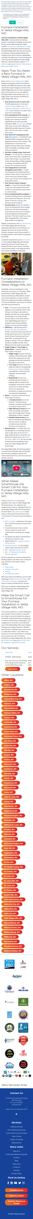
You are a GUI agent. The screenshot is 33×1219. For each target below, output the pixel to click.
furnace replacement (17, 81)
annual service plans (20, 579)
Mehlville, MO (9, 820)
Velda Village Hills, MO (13, 918)
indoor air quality (22, 205)
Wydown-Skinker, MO (12, 951)
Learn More (9, 652)
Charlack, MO (9, 703)
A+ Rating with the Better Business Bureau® (15, 553)
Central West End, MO (13, 699)
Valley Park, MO (10, 909)
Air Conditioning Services (16, 1130)
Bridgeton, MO (10, 694)
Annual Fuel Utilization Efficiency (16, 329)
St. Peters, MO (10, 890)
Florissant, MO (10, 764)
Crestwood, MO (10, 727)
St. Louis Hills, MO (11, 881)
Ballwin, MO (9, 685)
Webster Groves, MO (12, 927)
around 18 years (10, 106)
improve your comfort (16, 369)
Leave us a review (16, 1195)
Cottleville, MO (10, 722)
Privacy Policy (16, 1173)
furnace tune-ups (25, 223)
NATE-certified (10, 521)
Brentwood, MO (10, 689)
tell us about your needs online (16, 65)
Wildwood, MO (10, 937)
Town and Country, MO (13, 899)
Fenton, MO (9, 759)
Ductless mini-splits (11, 569)
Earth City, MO (10, 745)
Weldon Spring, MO (12, 932)
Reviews (17, 1157)
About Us (16, 1151)
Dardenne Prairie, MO (13, 736)
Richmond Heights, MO (13, 843)
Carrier (18, 439)
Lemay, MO (8, 801)
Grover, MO (8, 778)
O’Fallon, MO (9, 829)
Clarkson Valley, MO (12, 713)
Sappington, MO (10, 853)
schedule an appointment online (14, 642)
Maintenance (16, 1143)
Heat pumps (9, 567)
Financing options (11, 545)
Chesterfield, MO (11, 708)
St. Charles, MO (10, 871)
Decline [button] (20, 22)
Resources (16, 1164)
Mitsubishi (8, 439)
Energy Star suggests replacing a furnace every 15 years (18, 108)
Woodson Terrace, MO (13, 946)
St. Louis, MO (9, 885)
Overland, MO (9, 839)
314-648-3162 (8, 640)
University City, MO (12, 904)
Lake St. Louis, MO (11, 797)
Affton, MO (8, 680)
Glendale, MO (9, 773)
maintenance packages (9, 581)
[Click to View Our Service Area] (16, 1114)
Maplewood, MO (10, 811)
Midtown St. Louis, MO (13, 825)
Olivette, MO (9, 834)
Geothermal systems (12, 574)
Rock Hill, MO (9, 848)
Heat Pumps (16, 1136)
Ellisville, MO (9, 750)
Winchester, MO (10, 941)
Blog (16, 1161)
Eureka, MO (9, 755)
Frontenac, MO (10, 769)
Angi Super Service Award (17, 550)
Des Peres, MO (10, 741)
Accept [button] (12, 22)
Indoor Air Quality (16, 1139)
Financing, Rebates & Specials (16, 1154)
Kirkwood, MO (10, 787)
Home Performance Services (16, 1133)
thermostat (13, 137)
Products (16, 1167)
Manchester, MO (10, 806)
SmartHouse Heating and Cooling (18, 46)
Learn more (12, 669)
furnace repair (21, 124)
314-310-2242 (20, 64)
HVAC (14, 501)
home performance (17, 512)
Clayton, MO (9, 717)
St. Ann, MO (8, 862)
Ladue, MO (8, 792)
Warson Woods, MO (12, 923)
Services (17, 1170)
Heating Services (16, 1127)
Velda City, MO (10, 913)
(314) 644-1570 (16, 1105)
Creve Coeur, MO (11, 731)
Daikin (27, 437)
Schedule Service (16, 1190)
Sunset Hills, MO (10, 895)
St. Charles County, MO (13, 867)
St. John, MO (9, 876)
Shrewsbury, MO (10, 857)
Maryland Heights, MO (13, 815)
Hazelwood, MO (10, 783)
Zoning (7, 571)
